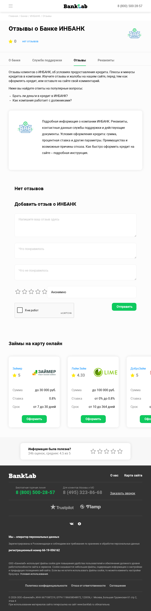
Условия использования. (34, 574)
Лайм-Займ (79, 368)
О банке (14, 60)
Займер (17, 368)
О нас (114, 475)
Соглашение (118, 585)
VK (72, 524)
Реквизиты (106, 60)
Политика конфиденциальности (46, 585)
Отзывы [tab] (80, 60)
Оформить (34, 419)
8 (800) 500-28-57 (130, 6)
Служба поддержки (47, 60)
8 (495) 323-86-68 (82, 492)
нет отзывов (30, 41)
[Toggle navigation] (11, 6)
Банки (24, 16)
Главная (13, 16)
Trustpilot (62, 507)
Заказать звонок (122, 493)
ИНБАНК (35, 16)
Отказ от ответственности (88, 585)
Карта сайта (133, 475)
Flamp (90, 507)
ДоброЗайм (138, 368)
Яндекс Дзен (79, 524)
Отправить (125, 307)
